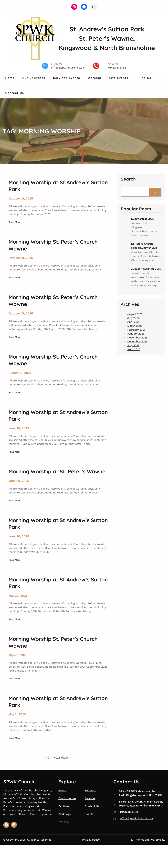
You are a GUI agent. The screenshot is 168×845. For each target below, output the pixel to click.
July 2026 (133, 317)
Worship (63, 821)
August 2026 (135, 314)
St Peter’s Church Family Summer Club (144, 245)
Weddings (64, 814)
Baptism (63, 806)
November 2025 (137, 341)
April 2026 (133, 321)
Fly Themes (136, 839)
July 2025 (133, 345)
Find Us (89, 814)
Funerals (90, 790)
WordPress (157, 839)
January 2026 (136, 333)
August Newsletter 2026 (146, 268)
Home (62, 790)
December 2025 (137, 337)
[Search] (155, 192)
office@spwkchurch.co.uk (67, 67)
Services (90, 798)
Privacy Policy (91, 839)
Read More (15, 222)
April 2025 (133, 349)
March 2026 (134, 325)
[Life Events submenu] (132, 78)
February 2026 (136, 329)
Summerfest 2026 (142, 218)
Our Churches (67, 798)
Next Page (62, 757)
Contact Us (92, 806)
